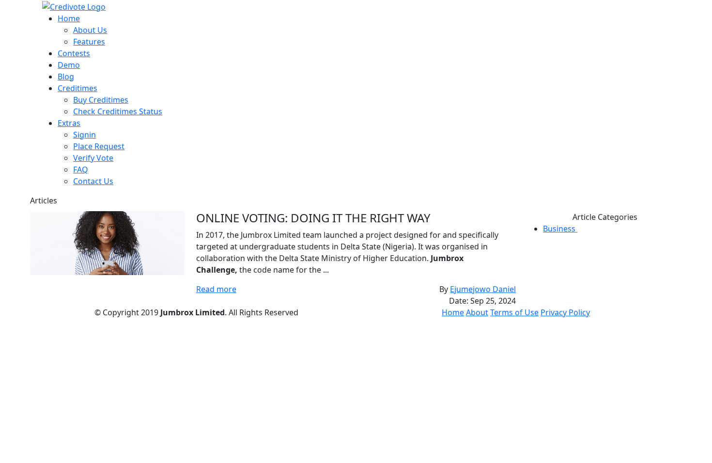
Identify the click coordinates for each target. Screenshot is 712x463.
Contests (74, 53)
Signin (84, 134)
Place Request (98, 146)
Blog (66, 76)
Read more (216, 289)
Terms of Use (514, 312)
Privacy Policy (565, 312)
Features (89, 41)
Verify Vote (93, 158)
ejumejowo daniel (483, 289)
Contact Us (93, 181)
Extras (69, 123)
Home (69, 18)
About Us (90, 30)
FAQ (80, 169)
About (477, 312)
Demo (69, 65)
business (564, 228)
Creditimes (77, 88)
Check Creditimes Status (117, 111)
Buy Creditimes (100, 99)
